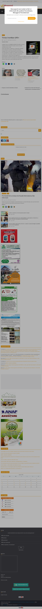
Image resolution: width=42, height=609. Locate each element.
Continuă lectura (21, 21)
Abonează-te (31, 18)
